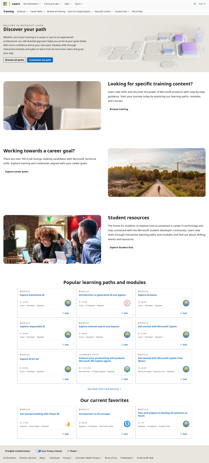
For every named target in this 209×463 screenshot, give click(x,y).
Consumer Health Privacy (87, 457)
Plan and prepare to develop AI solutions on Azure (163, 414)
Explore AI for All (29, 359)
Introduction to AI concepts (94, 413)
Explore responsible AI (32, 326)
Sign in (202, 3)
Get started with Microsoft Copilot (157, 326)
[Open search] (195, 3)
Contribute (54, 457)
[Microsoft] (5, 4)
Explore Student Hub (121, 247)
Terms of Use (111, 457)
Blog (42, 457)
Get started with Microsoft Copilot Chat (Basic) (160, 359)
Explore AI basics (147, 295)
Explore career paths (16, 171)
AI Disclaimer (9, 457)
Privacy (66, 457)
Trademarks (126, 457)
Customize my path (40, 59)
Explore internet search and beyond (99, 326)
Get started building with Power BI (39, 413)
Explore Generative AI (32, 295)
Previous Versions (27, 457)
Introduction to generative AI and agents (102, 295)
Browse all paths (14, 59)
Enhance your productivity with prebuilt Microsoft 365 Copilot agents (102, 359)
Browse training (119, 109)
